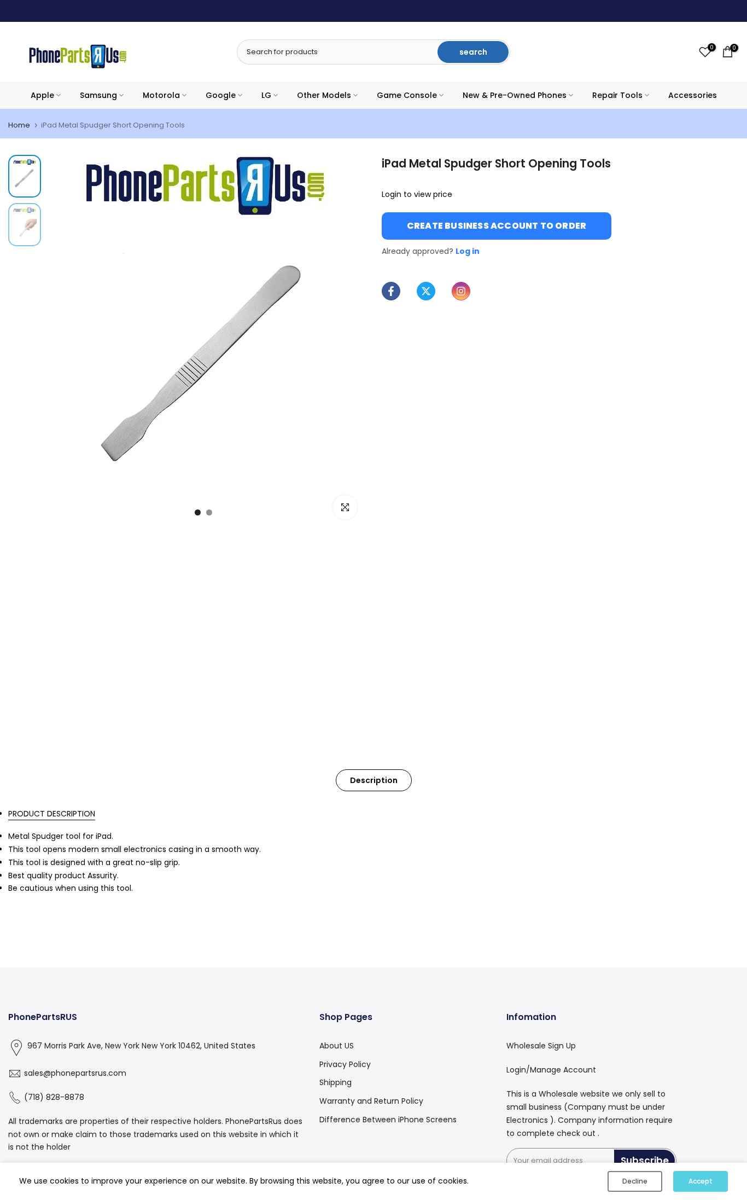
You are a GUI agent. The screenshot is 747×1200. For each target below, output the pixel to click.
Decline (634, 1181)
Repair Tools (617, 95)
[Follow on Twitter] (426, 291)
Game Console (407, 95)
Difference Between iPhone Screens (388, 1119)
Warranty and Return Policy (371, 1101)
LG (266, 95)
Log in (468, 251)
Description (374, 779)
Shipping (335, 1082)
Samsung (98, 95)
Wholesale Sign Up (541, 1045)
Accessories (692, 95)
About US (336, 1045)
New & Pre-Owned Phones (515, 95)
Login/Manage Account (551, 1069)
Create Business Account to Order (496, 225)
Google (221, 95)
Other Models (324, 95)
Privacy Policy (345, 1064)
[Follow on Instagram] (461, 291)
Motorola (161, 95)
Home (19, 125)
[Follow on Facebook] (391, 291)
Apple (42, 95)
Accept (700, 1181)
